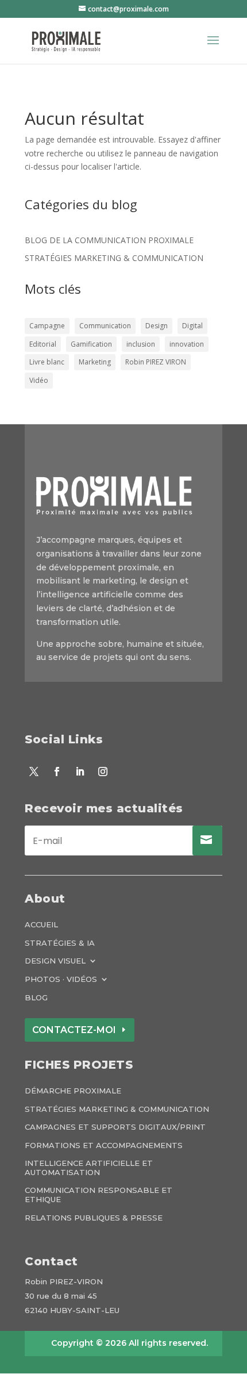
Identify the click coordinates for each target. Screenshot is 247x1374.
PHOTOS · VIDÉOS (61, 979)
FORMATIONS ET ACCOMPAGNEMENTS (104, 1145)
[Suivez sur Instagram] (103, 771)
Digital (192, 326)
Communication (105, 326)
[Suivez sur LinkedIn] (80, 771)
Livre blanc (46, 362)
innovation (186, 344)
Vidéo (38, 380)
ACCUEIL (41, 924)
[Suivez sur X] (34, 771)
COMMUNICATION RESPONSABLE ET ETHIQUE (98, 1195)
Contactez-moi (74, 1029)
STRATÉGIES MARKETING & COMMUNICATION (114, 257)
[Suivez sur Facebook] (57, 771)
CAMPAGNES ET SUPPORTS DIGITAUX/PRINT (115, 1127)
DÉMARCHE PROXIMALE (73, 1091)
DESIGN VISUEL (55, 961)
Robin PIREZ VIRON (155, 362)
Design (156, 326)
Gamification (91, 344)
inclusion (140, 344)
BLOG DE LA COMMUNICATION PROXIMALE (109, 240)
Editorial (42, 344)
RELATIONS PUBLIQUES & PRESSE (94, 1218)
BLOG (36, 997)
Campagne (47, 326)
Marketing (95, 362)
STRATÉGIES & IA (60, 943)
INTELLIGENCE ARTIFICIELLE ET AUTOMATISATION (89, 1168)
